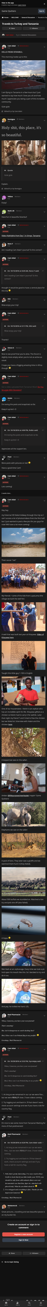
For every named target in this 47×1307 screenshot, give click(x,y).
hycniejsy (33, 1061)
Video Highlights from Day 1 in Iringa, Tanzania (21, 235)
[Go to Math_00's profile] (4, 212)
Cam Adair (12, 46)
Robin (10, 398)
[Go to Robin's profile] (4, 399)
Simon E (11, 348)
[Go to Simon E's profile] (4, 349)
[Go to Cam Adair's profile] (3, 35)
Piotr (10, 457)
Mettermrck (12, 1206)
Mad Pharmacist (14, 1015)
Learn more (4, 4)
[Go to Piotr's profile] (4, 458)
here (10, 724)
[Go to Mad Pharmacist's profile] (4, 1016)
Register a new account (23, 1234)
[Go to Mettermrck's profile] (4, 1207)
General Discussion (28, 35)
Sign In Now (23, 1240)
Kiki (9, 299)
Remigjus (11, 119)
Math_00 (11, 211)
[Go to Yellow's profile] (4, 198)
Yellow (10, 197)
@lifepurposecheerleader (18, 795)
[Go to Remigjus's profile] (4, 120)
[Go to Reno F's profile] (4, 245)
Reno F (10, 244)
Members (21, 119)
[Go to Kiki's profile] (4, 300)
